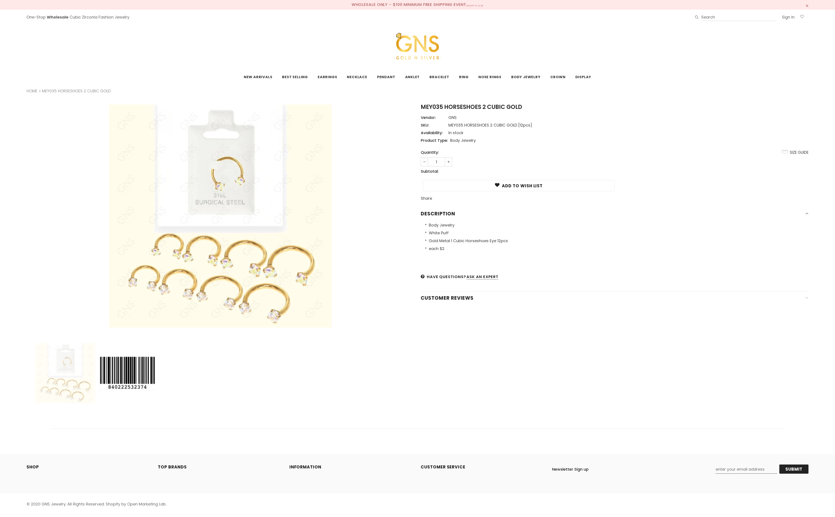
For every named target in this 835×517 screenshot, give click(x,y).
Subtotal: (430, 171)
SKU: (425, 125)
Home (32, 91)
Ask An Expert (482, 276)
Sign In (788, 17)
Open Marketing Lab (146, 504)
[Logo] (417, 46)
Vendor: (428, 117)
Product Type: (434, 140)
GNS (452, 117)
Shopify (113, 504)
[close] (807, 5)
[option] (220, 216)
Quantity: (430, 152)
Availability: (432, 132)
